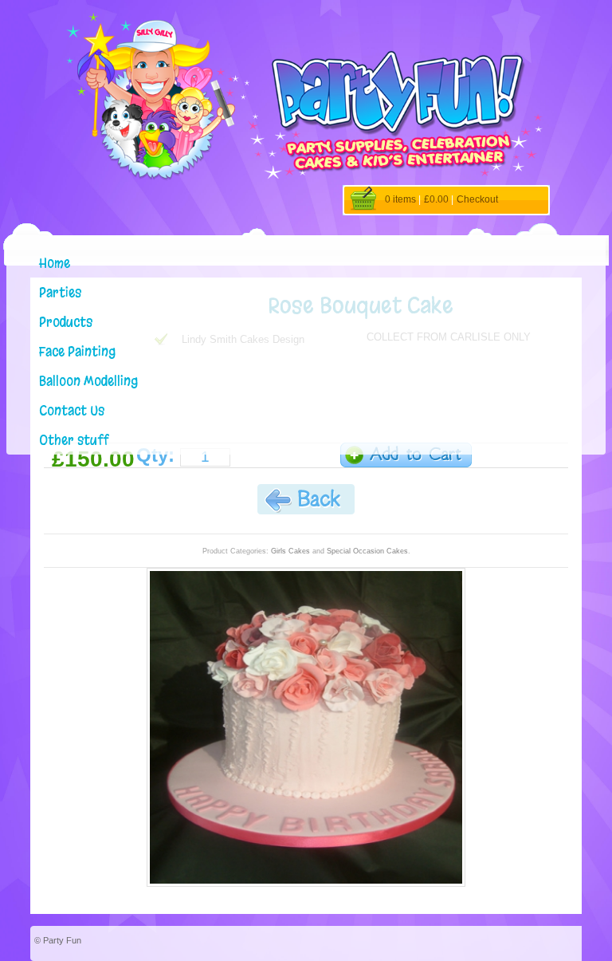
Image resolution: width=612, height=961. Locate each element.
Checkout (477, 199)
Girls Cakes (290, 551)
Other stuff (73, 439)
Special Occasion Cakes (367, 551)
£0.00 (436, 199)
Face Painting (77, 351)
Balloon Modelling (88, 380)
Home (54, 262)
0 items (400, 199)
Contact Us (71, 410)
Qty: (155, 455)
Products (65, 321)
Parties (60, 292)
